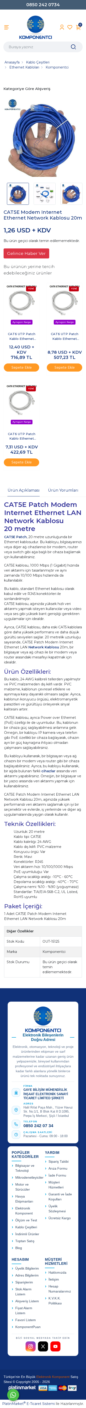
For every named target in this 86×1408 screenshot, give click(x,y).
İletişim (53, 1279)
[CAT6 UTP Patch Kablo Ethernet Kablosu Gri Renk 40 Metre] (21, 305)
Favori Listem (25, 1320)
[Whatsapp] (13, 1395)
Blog (18, 1248)
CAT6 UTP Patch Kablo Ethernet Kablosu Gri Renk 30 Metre (64, 336)
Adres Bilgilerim (27, 1275)
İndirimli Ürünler (27, 1234)
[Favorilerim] (70, 27)
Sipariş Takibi (58, 1161)
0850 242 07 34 (38, 1125)
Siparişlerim (24, 1282)
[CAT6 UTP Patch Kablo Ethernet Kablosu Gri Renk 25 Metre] (21, 405)
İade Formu (57, 1175)
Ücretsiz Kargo (59, 1218)
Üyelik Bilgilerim (27, 1268)
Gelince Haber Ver (26, 253)
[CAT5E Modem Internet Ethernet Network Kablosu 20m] (43, 138)
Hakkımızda (57, 1272)
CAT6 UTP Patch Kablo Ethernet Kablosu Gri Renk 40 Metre (21, 336)
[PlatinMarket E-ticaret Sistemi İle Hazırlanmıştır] (22, 1387)
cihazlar (48, 771)
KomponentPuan (28, 1327)
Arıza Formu (57, 1168)
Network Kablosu (43, 647)
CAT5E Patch (15, 537)
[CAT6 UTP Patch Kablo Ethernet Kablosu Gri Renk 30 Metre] (64, 305)
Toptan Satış (24, 1241)
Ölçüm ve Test (26, 1220)
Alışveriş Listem (27, 1301)
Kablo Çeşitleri (26, 1227)
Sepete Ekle (21, 367)
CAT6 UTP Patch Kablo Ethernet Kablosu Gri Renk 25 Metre (21, 436)
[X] (43, 1346)
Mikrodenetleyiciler (29, 1177)
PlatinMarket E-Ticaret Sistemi (28, 1404)
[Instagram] (31, 1346)
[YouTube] (55, 1346)
